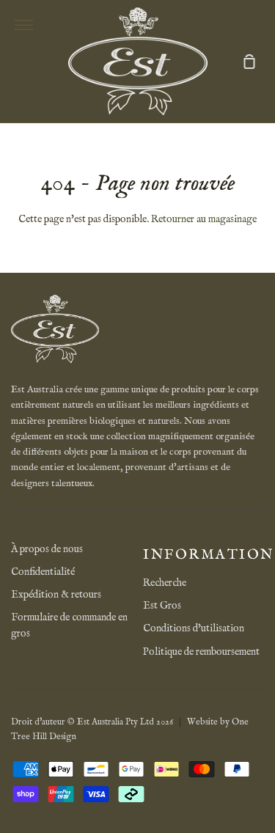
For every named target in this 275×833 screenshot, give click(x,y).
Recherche (164, 583)
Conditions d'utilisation (193, 628)
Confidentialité (43, 572)
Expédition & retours (56, 594)
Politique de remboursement (201, 651)
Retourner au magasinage (204, 219)
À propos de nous (47, 549)
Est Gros (162, 605)
